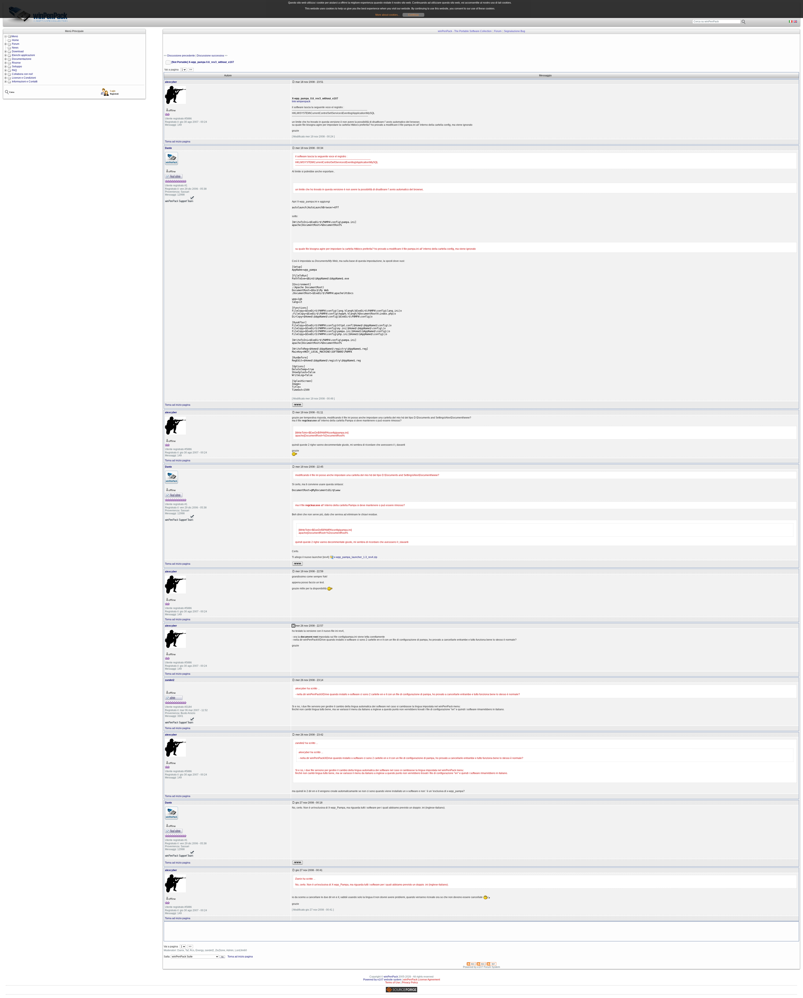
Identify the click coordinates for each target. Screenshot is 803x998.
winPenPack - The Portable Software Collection (465, 31)
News (15, 47)
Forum (15, 43)
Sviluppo (17, 66)
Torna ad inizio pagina (177, 141)
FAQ (14, 70)
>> (190, 69)
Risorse (16, 62)
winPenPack (391, 976)
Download (18, 51)
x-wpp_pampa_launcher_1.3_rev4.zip (355, 557)
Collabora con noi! (22, 74)
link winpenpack (301, 101)
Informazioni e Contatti (24, 81)
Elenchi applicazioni (23, 55)
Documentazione (21, 59)
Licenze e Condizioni (24, 77)
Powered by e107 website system (382, 979)
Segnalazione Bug (514, 31)
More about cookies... (387, 14)
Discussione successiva (210, 55)
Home (15, 40)
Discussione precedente (181, 55)
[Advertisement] (240, 44)
